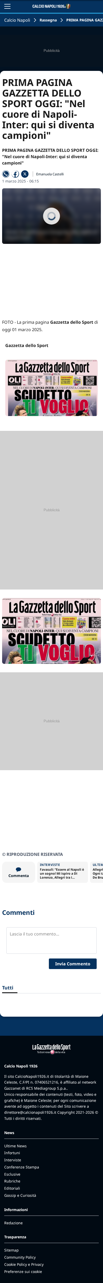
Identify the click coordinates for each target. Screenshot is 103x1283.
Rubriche (12, 1181)
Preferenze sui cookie (23, 1271)
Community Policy (20, 1257)
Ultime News (15, 1145)
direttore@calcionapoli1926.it (30, 1112)
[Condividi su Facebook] (15, 174)
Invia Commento (72, 964)
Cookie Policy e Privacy (24, 1264)
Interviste (12, 1159)
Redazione (13, 1222)
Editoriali (12, 1188)
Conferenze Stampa (21, 1167)
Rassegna (48, 19)
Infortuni (12, 1152)
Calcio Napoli (17, 20)
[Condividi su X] (25, 174)
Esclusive (12, 1174)
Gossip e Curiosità (20, 1195)
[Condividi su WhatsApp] (6, 174)
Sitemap (11, 1250)
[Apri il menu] (7, 6)
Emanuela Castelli (50, 174)
